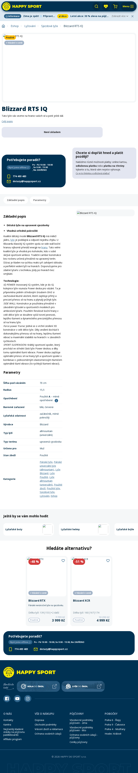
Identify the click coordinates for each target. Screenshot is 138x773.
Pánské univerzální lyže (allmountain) (51, 465)
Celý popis (7, 121)
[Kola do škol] (38, 686)
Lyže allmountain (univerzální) (47, 480)
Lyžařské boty (13, 529)
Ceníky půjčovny (78, 742)
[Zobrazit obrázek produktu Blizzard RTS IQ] (69, 67)
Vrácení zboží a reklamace (49, 729)
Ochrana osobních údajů (48, 733)
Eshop (15, 26)
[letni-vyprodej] (104, 185)
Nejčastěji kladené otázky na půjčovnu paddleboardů (14, 731)
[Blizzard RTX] (47, 591)
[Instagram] (27, 698)
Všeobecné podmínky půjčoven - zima (81, 721)
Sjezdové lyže (49, 26)
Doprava (39, 720)
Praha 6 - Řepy (113, 720)
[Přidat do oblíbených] (63, 560)
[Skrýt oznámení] (132, 16)
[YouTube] (17, 698)
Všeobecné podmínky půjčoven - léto (81, 729)
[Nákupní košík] (115, 6)
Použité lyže (53, 488)
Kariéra (7, 724)
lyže (12, 239)
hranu (44, 247)
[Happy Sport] (22, 6)
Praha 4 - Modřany (115, 729)
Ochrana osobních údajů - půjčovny (84, 736)
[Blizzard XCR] (91, 591)
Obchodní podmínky (45, 724)
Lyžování (30, 26)
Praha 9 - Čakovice (115, 724)
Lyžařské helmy (70, 529)
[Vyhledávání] (96, 6)
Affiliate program (12, 739)
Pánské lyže (46, 462)
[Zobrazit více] (30, 16)
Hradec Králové (113, 733)
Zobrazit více (119, 16)
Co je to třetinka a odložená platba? (93, 173)
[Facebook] (6, 698)
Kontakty (8, 720)
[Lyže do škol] (83, 686)
